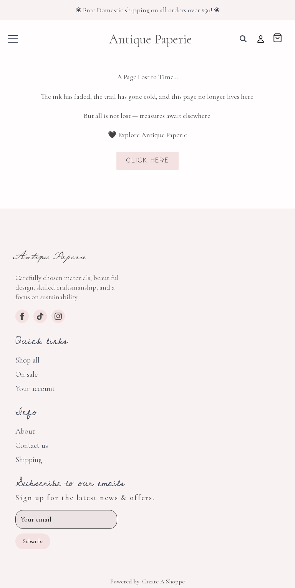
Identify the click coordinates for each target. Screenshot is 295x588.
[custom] (40, 316)
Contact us (31, 445)
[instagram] (58, 316)
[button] (277, 39)
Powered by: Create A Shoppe (147, 581)
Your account (35, 388)
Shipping (28, 459)
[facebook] (22, 316)
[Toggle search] (243, 39)
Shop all (27, 360)
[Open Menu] (13, 39)
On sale (26, 374)
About (25, 431)
